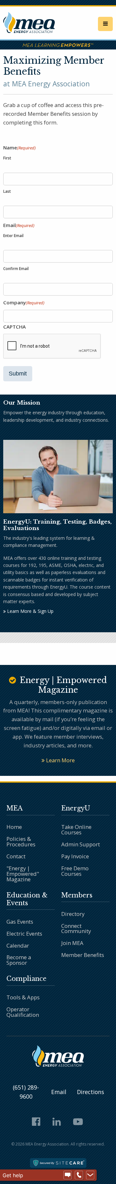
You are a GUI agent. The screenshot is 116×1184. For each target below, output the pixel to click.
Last (7, 191)
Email (58, 1092)
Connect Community (76, 928)
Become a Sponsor (18, 959)
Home (14, 827)
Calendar (17, 945)
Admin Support (80, 844)
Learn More (60, 760)
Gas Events (19, 921)
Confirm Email (16, 268)
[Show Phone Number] (79, 1175)
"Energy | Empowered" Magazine (22, 873)
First (7, 158)
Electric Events (24, 933)
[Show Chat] (67, 1175)
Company (23, 302)
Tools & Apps (23, 997)
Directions (90, 1092)
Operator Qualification (22, 1011)
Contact (15, 856)
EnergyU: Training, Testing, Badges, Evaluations (57, 525)
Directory (72, 914)
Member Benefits (82, 955)
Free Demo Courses (75, 870)
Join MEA (72, 943)
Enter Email (13, 235)
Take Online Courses (76, 829)
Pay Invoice (75, 856)
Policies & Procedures (20, 841)
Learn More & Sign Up (29, 611)
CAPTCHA (14, 326)
